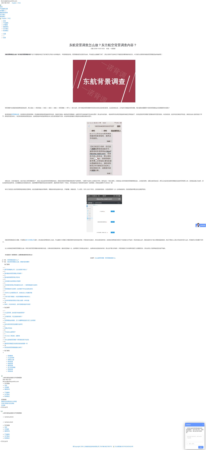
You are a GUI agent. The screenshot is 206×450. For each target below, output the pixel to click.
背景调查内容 (15, 114)
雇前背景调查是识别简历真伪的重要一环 (16, 343)
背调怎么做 (11, 359)
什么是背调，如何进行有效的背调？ (14, 312)
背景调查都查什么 (110, 258)
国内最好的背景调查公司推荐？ (13, 273)
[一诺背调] (0, 5)
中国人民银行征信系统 (7, 403)
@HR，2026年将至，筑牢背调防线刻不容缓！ (17, 304)
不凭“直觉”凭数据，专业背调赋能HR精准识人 (17, 296)
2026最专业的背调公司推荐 (12, 281)
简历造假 (10, 361)
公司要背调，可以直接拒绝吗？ (13, 316)
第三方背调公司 (30, 240)
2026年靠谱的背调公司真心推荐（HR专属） (17, 300)
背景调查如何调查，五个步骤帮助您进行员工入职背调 (19, 320)
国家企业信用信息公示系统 (9, 401)
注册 (6, 8)
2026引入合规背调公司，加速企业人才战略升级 (18, 292)
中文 (19, 3)
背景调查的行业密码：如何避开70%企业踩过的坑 (18, 289)
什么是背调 (11, 357)
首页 (1, 7)
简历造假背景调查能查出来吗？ (13, 347)
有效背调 (10, 363)
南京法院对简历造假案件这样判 (13, 324)
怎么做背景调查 (99, 258)
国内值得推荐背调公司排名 (12, 277)
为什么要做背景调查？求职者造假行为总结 (16, 339)
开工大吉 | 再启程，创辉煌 (12, 336)
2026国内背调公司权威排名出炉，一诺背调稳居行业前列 (20, 285)
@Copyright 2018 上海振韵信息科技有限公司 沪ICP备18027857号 (92, 446)
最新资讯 (2, 12)
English (14, 3)
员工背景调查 (11, 367)
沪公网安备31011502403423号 (124, 446)
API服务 (2, 10)
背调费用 (10, 356)
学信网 (3, 405)
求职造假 (10, 371)
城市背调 (10, 365)
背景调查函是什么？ (13, 260)
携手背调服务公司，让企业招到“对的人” (15, 269)
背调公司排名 (8, 328)
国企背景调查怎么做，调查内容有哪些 (18, 262)
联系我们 (2, 16)
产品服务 (2, 8)
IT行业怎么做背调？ (10, 332)
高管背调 (10, 369)
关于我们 (2, 14)
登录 (6, 12)
